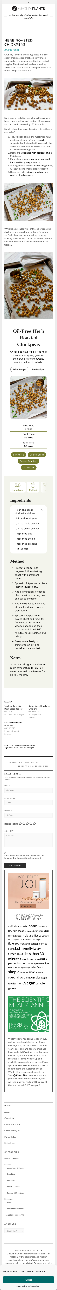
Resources (8, 1199)
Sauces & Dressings (15, 1193)
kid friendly (24, 948)
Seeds (40, 967)
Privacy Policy (33, 1286)
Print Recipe (19, 369)
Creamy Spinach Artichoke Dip (24, 762)
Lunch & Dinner (13, 1186)
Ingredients (17, 490)
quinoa (37, 963)
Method (33, 490)
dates (29, 935)
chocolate (42, 930)
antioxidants (15, 926)
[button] (42, 509)
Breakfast (11, 1174)
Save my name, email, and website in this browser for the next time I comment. (24, 856)
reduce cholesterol (35, 171)
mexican (35, 959)
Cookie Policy (22, 1286)
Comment (8, 831)
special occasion (21, 977)
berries (42, 926)
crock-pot (20, 936)
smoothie (24, 972)
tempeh (44, 978)
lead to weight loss (43, 165)
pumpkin (30, 963)
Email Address (11, 798)
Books (9, 1202)
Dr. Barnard (44, 936)
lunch (25, 959)
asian (25, 926)
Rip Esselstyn (25, 967)
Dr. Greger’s (10, 117)
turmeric (18, 983)
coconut (12, 935)
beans (11, 748)
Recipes (32, 745)
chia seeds (30, 930)
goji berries (40, 943)
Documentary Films (15, 1208)
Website (8, 811)
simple (21, 748)
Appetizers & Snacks (21, 745)
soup (41, 972)
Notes (46, 490)
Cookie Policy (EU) (12, 1124)
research (40, 139)
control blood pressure (21, 175)
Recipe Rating (11, 823)
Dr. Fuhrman (25, 939)
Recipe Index (9, 1143)
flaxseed (13, 943)
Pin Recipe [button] (38, 369)
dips (35, 935)
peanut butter (16, 963)
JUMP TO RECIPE (11, 50)
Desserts (11, 1180)
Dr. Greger (36, 939)
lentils (21, 954)
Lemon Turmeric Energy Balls (33, 766)
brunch (12, 930)
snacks (26, 748)
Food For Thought (11, 1158)
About (7, 1112)
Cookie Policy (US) (12, 1130)
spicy (37, 977)
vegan (31, 748)
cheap (16, 748)
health (11, 948)
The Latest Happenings (14, 1215)
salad (34, 967)
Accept (28, 1279)
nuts (43, 959)
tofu (10, 983)
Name (7, 786)
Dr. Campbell (13, 940)
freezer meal (27, 943)
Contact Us (9, 1118)
